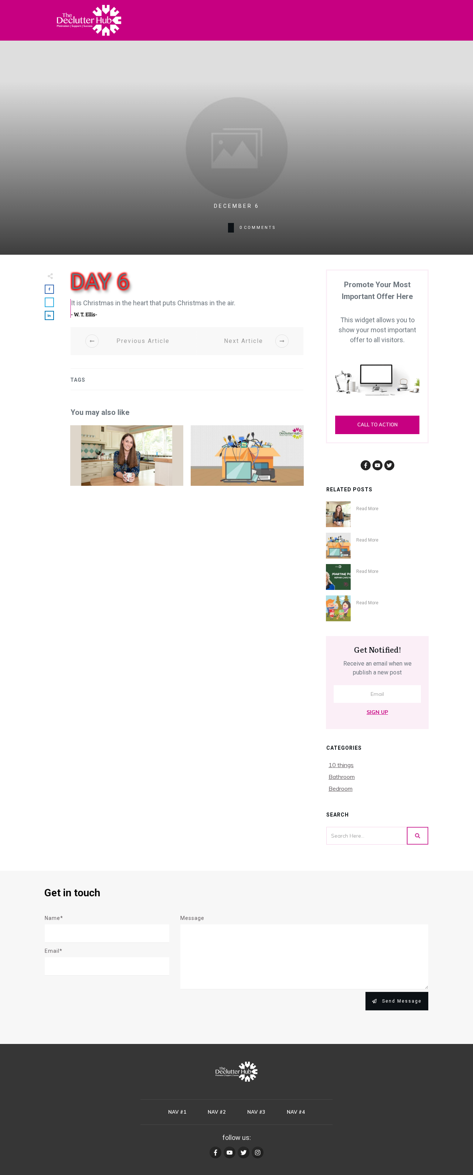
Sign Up (377, 712)
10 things (341, 765)
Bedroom (341, 788)
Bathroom (342, 776)
